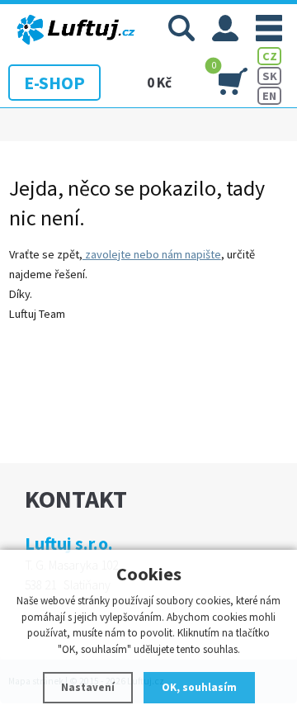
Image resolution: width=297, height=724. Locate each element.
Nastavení (88, 687)
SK (269, 76)
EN (269, 95)
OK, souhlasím (199, 687)
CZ (269, 56)
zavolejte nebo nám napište (151, 254)
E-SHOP (54, 82)
